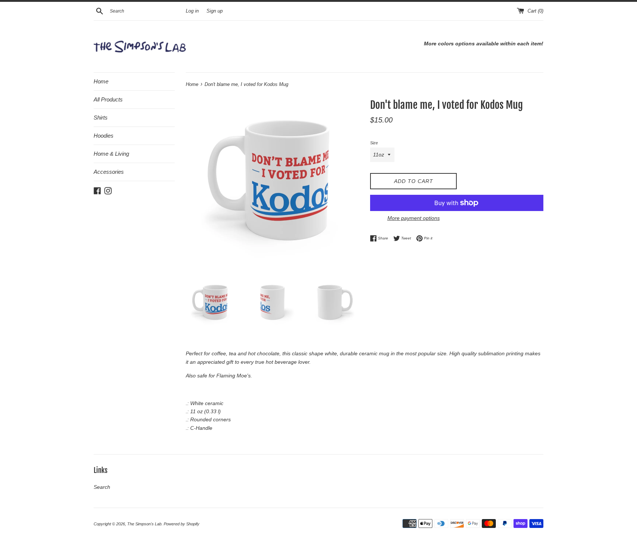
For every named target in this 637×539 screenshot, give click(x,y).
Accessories (109, 172)
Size (374, 143)
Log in (192, 11)
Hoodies (104, 135)
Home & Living (111, 154)
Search (102, 487)
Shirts (101, 117)
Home (101, 81)
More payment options (413, 218)
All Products (108, 99)
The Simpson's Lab (144, 524)
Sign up (214, 11)
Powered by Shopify (181, 524)
